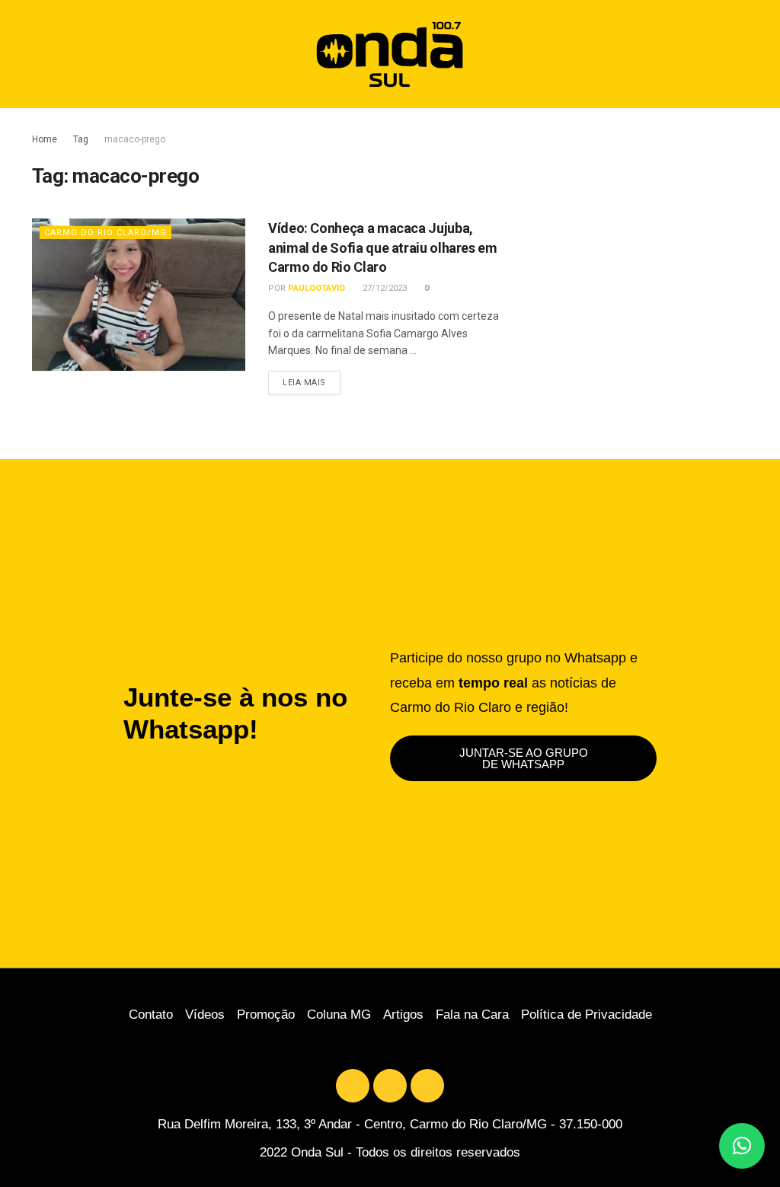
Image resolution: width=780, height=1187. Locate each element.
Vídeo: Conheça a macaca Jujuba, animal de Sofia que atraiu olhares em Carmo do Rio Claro (382, 247)
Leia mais (311, 379)
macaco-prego (134, 139)
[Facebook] (390, 1085)
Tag (80, 139)
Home (44, 139)
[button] (750, 54)
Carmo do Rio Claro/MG (105, 233)
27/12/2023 (383, 288)
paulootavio (316, 288)
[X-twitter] (352, 1085)
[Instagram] (427, 1085)
